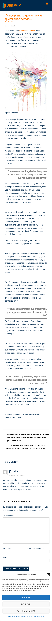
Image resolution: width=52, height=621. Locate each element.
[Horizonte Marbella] (12, 7)
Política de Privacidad (28, 616)
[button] (48, 574)
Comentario (8, 516)
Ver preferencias (26, 611)
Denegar (26, 604)
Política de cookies (14, 616)
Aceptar (26, 597)
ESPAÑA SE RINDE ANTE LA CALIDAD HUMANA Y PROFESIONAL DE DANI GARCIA (24, 447)
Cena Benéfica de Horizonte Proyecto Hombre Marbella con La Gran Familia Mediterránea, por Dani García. (28, 437)
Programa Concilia (27, 31)
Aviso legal (40, 616)
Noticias (9, 22)
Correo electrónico (35, 548)
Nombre (7, 548)
